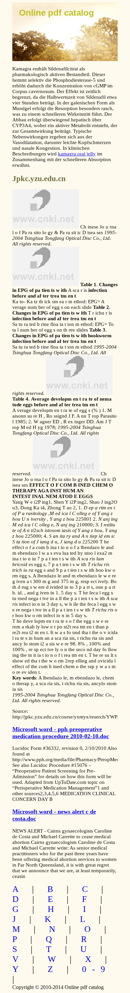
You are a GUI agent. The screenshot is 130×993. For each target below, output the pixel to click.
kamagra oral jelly (77, 153)
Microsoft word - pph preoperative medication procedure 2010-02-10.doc (60, 732)
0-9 (96, 969)
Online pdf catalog (56, 13)
